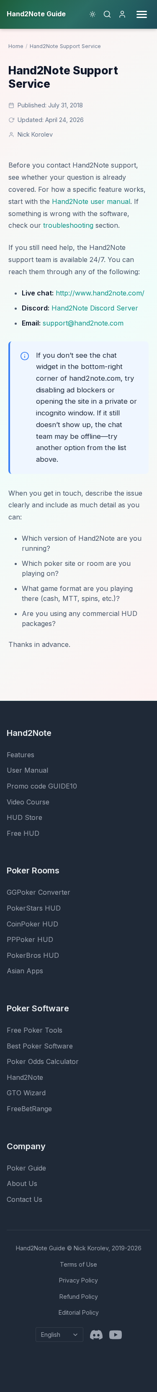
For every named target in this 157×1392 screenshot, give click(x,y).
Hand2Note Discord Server (94, 308)
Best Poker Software (40, 1046)
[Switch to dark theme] (92, 14)
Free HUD (23, 833)
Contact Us (24, 1199)
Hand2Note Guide (40, 1248)
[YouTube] (115, 1334)
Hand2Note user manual (91, 201)
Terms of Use (78, 1264)
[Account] (122, 14)
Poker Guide (26, 1168)
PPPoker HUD (30, 939)
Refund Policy (78, 1296)
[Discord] (96, 1334)
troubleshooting (68, 225)
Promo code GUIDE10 (42, 786)
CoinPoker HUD (32, 924)
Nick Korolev (35, 134)
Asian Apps (25, 971)
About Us (22, 1183)
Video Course (28, 802)
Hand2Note (25, 1077)
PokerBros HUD (33, 955)
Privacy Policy (78, 1280)
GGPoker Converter (38, 892)
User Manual (27, 770)
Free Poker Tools (34, 1030)
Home (15, 46)
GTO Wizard (26, 1093)
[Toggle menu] (141, 14)
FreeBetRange (29, 1108)
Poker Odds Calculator (43, 1061)
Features (20, 755)
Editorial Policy (79, 1312)
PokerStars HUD (34, 908)
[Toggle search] (107, 14)
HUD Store (24, 817)
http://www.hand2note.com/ (100, 293)
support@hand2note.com (83, 323)
